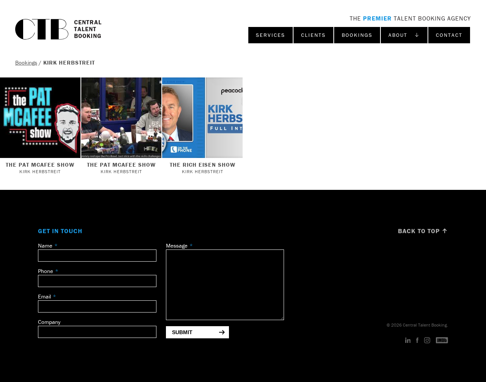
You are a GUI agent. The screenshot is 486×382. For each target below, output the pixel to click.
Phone (45, 271)
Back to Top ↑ (423, 231)
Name (45, 245)
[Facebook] (417, 341)
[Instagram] (427, 340)
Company (49, 321)
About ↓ (404, 35)
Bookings (357, 35)
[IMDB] (442, 340)
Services (270, 35)
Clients (313, 35)
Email (44, 296)
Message (177, 245)
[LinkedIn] (408, 341)
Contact (449, 35)
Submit (182, 332)
